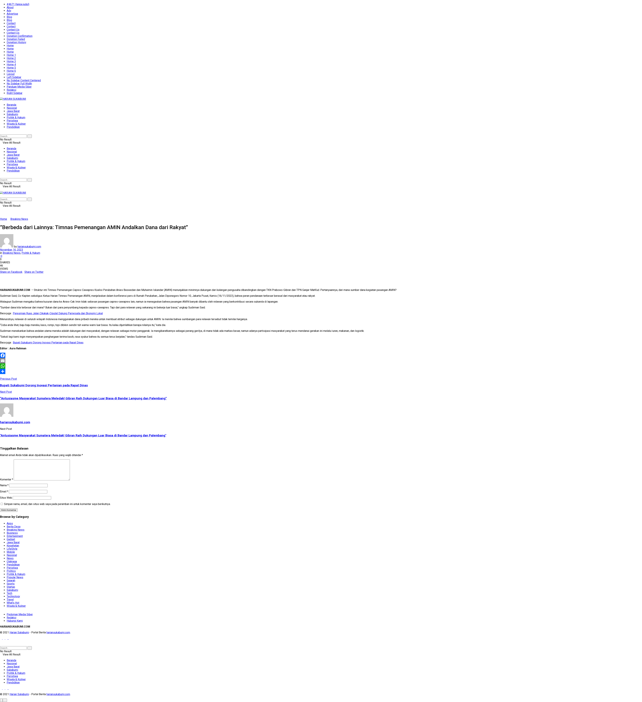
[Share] (321, 371)
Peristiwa (12, 120)
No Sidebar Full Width (19, 83)
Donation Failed (16, 39)
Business (12, 533)
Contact (11, 23)
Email (4, 491)
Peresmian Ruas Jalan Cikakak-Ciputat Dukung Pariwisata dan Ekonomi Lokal (58, 313)
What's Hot (13, 602)
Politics (11, 571)
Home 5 (11, 67)
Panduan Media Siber (19, 86)
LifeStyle (12, 548)
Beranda (11, 104)
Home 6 (11, 70)
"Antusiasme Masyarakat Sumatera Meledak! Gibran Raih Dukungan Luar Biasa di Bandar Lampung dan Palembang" (83, 435)
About (10, 7)
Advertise (12, 13)
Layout (11, 74)
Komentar (6, 479)
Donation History (16, 42)
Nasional (12, 108)
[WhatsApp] (321, 366)
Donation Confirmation (19, 36)
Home (10, 45)
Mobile (11, 552)
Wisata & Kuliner (16, 123)
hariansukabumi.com (29, 246)
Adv (9, 10)
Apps (10, 523)
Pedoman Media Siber (20, 614)
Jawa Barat (13, 111)
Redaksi (11, 90)
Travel (10, 599)
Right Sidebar (14, 93)
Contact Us (13, 29)
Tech (9, 593)
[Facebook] (321, 355)
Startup (11, 586)
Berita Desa (13, 526)
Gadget (11, 539)
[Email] (321, 360)
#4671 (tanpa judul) (18, 4)
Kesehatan (13, 545)
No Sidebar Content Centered (24, 80)
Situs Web (6, 497)
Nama (4, 485)
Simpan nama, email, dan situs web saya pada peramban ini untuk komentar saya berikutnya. (57, 504)
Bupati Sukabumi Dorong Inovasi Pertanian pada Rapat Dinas (48, 342)
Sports (11, 583)
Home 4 (11, 64)
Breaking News (19, 219)
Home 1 (11, 55)
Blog (9, 17)
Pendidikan (13, 127)
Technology (13, 596)
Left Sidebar (14, 77)
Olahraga (12, 561)
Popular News (15, 577)
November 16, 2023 (11, 249)
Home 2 (11, 58)
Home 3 (11, 61)
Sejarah (11, 580)
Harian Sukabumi (19, 632)
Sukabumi (12, 114)
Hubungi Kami (15, 620)
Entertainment (15, 536)
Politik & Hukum (16, 117)
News (10, 558)
